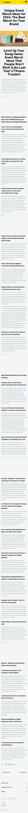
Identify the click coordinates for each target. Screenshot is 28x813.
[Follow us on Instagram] (2, 805)
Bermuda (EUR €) (12, 798)
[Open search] (22, 2)
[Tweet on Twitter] (11, 764)
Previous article (6, 772)
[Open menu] (2, 2)
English (3, 798)
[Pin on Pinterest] (9, 764)
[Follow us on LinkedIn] (5, 805)
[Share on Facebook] (6, 764)
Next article (22, 772)
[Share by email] (14, 764)
